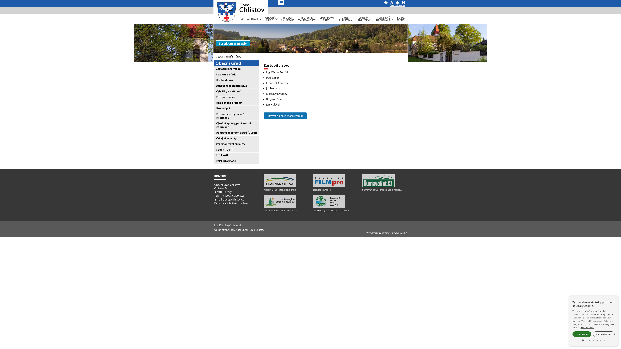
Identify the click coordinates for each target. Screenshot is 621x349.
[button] (593, 340)
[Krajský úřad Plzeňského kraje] (280, 186)
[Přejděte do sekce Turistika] (242, 19)
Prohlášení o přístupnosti (228, 225)
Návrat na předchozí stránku (285, 116)
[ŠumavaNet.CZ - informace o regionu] (378, 186)
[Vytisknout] (403, 3)
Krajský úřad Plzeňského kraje (280, 189)
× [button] (615, 298)
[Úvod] (386, 3)
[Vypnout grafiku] (392, 3)
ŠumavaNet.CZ (399, 232)
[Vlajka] (281, 2)
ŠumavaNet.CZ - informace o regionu (382, 189)
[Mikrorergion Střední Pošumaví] (280, 207)
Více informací (587, 327)
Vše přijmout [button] (582, 334)
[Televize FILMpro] (329, 186)
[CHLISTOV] (240, 7)
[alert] (593, 321)
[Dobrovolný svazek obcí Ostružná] (329, 207)
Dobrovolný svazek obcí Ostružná (331, 210)
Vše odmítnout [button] (603, 334)
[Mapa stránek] (397, 3)
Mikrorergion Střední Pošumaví (280, 210)
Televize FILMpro (322, 189)
